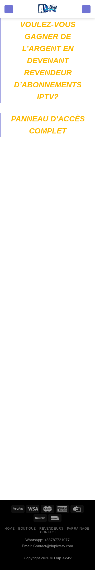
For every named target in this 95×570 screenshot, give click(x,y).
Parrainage (78, 528)
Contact (48, 532)
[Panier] (86, 9)
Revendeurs (51, 528)
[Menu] (8, 9)
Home (9, 528)
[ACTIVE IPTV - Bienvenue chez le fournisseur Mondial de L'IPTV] (47, 9)
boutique (27, 528)
